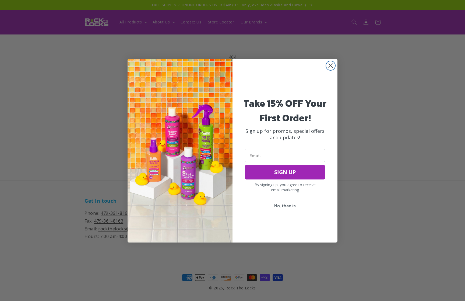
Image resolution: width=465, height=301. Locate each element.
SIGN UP (285, 172)
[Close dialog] (330, 65)
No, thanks (285, 205)
